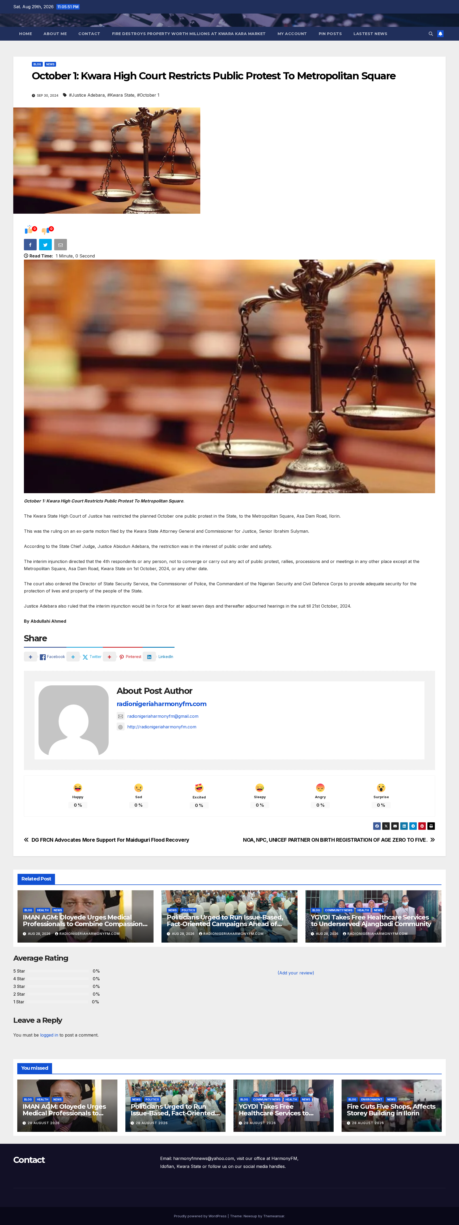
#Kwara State (120, 95)
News (50, 64)
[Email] (61, 245)
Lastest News (370, 33)
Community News (338, 910)
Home (25, 33)
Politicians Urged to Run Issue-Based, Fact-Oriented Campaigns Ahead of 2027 (225, 923)
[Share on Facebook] (31, 245)
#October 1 (148, 95)
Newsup (250, 1216)
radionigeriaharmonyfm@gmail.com (162, 716)
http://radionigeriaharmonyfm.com (161, 726)
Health (43, 910)
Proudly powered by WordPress (201, 1216)
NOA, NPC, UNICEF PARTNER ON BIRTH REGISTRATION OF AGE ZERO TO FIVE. (335, 840)
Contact (89, 33)
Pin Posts (330, 33)
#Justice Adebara (87, 95)
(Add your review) (296, 972)
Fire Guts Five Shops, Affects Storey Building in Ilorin (391, 1110)
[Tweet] (46, 245)
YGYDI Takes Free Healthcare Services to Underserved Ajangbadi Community (371, 920)
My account (292, 33)
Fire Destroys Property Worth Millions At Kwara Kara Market (189, 33)
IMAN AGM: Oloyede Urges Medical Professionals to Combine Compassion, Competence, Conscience (83, 923)
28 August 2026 (44, 1123)
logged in (49, 1035)
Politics (188, 910)
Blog (37, 64)
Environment (371, 1099)
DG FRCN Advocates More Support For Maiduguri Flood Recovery (110, 840)
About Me (55, 33)
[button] (431, 33)
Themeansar (273, 1216)
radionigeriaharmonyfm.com (161, 704)
